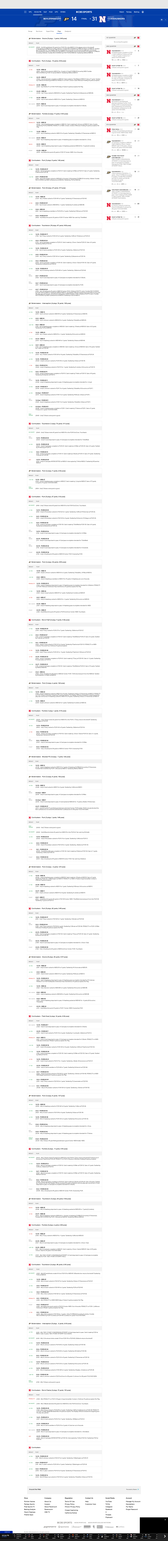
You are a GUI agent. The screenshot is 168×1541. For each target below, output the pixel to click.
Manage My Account (133, 1502)
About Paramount (50, 1507)
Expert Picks (50, 31)
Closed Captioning (71, 1510)
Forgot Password (132, 1509)
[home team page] (102, 19)
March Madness (29, 1512)
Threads (108, 1515)
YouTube (108, 1502)
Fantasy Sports (29, 1504)
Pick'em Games (29, 1502)
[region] (154, 1525)
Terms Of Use (70, 1502)
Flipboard (108, 1517)
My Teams (129, 1507)
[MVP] (100, 1526)
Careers (47, 1504)
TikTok (107, 1504)
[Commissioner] (89, 1526)
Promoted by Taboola (131, 1489)
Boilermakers (36, 38)
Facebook (108, 1509)
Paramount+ (48, 1509)
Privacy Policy (69, 1504)
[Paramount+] (76, 1526)
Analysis (67, 31)
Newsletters (130, 1504)
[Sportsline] (64, 1526)
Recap (30, 31)
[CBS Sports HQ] (80, 1522)
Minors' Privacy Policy (72, 1507)
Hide (6, 1532)
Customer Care (90, 1504)
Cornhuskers (36, 61)
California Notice (71, 1513)
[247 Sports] (50, 1526)
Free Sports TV (29, 1507)
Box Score (39, 31)
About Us (47, 1502)
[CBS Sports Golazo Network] (99, 1522)
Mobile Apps (28, 1515)
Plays (59, 31)
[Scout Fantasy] (109, 1527)
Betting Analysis (29, 1509)
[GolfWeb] (120, 1527)
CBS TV (47, 1512)
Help (87, 1502)
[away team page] (66, 19)
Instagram (108, 1507)
